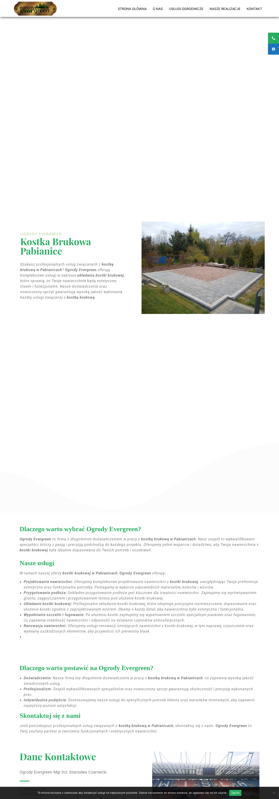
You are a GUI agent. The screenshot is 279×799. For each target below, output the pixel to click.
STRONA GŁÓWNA (132, 9)
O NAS (158, 9)
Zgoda (235, 792)
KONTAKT (254, 9)
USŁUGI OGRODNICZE (186, 9)
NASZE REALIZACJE (225, 9)
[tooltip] (273, 38)
